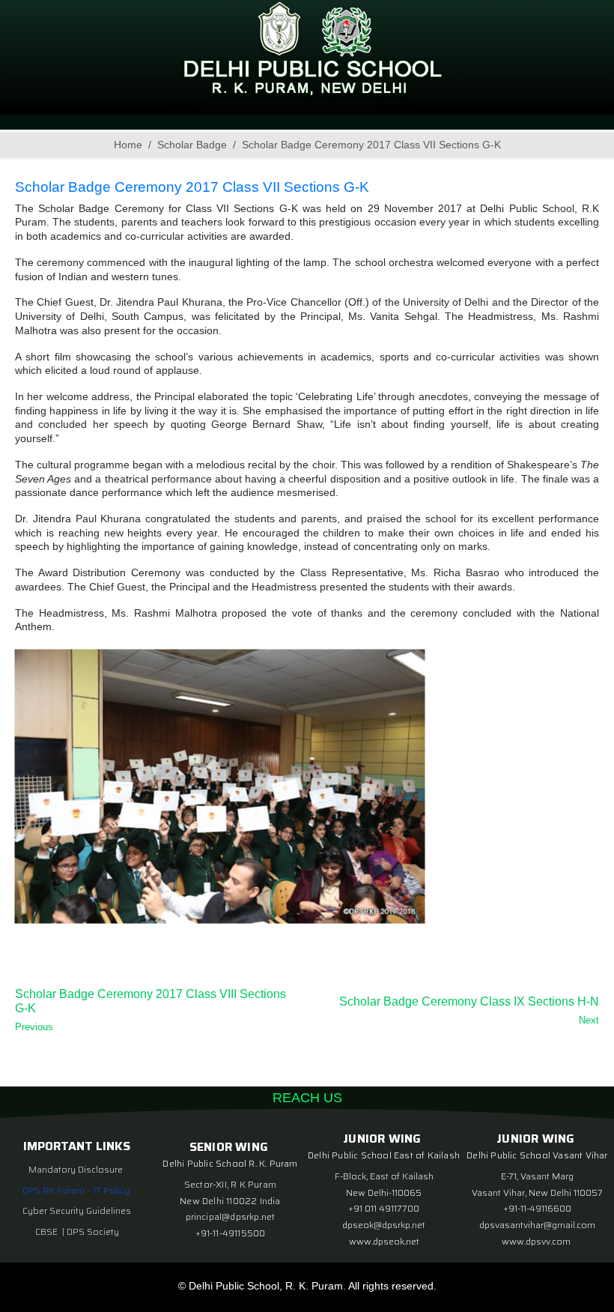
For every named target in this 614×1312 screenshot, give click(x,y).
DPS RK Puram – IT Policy (76, 1190)
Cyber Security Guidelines (76, 1210)
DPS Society (93, 1231)
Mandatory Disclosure (75, 1169)
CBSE (47, 1231)
